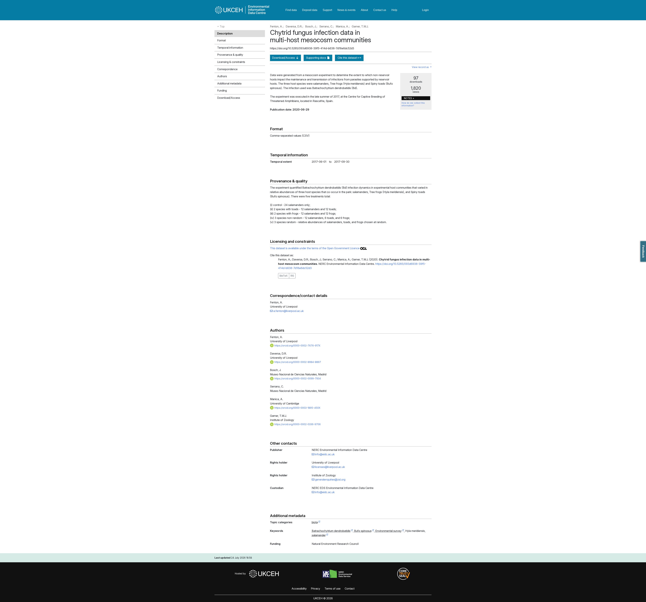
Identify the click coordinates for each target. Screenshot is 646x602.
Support (327, 10)
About (364, 10)
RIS (292, 275)
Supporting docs (316, 57)
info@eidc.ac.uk (324, 454)
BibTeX (284, 275)
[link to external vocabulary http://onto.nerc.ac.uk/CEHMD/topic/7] (403, 531)
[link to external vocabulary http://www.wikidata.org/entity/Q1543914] (352, 531)
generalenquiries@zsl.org (329, 479)
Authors (222, 76)
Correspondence (227, 69)
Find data (291, 10)
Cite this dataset (348, 57)
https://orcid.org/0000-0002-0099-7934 (297, 378)
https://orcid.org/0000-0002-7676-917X (297, 345)
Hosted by (241, 573)
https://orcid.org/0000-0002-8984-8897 (297, 362)
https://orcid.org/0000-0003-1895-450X (297, 407)
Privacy (315, 588)
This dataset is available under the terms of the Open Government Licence (315, 248)
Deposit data (309, 10)
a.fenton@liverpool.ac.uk (288, 311)
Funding (222, 90)
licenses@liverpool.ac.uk (329, 467)
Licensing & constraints (231, 62)
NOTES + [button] (409, 98)
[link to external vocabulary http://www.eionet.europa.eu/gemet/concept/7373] (327, 535)
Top (222, 26)
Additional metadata (229, 83)
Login (425, 10)
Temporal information (230, 47)
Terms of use (332, 588)
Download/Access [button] (228, 97)
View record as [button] (420, 67)
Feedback (643, 251)
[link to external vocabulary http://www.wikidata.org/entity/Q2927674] (373, 531)
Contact (349, 588)
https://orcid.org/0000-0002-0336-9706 (297, 424)
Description (225, 33)
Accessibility (299, 588)
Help (394, 10)
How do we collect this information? (413, 104)
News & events (346, 10)
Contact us (379, 10)
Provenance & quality (230, 54)
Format (221, 40)
